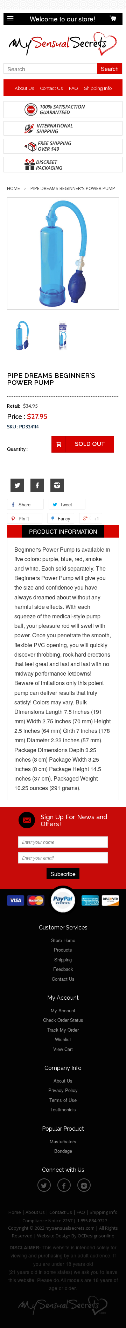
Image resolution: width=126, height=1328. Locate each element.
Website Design (53, 1235)
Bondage (63, 1151)
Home (13, 188)
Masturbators (63, 1141)
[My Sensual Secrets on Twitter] (17, 485)
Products (63, 949)
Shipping (63, 959)
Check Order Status (63, 1020)
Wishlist (63, 1039)
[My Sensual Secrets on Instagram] (57, 485)
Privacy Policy (63, 1090)
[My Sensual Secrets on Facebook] (37, 485)
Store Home (63, 940)
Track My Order (63, 1029)
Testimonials (63, 1109)
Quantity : (17, 449)
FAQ (73, 88)
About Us (24, 88)
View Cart (63, 1049)
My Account (63, 1010)
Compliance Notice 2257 (48, 1220)
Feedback (63, 969)
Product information (63, 531)
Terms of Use (63, 1100)
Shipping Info (98, 88)
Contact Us (51, 88)
